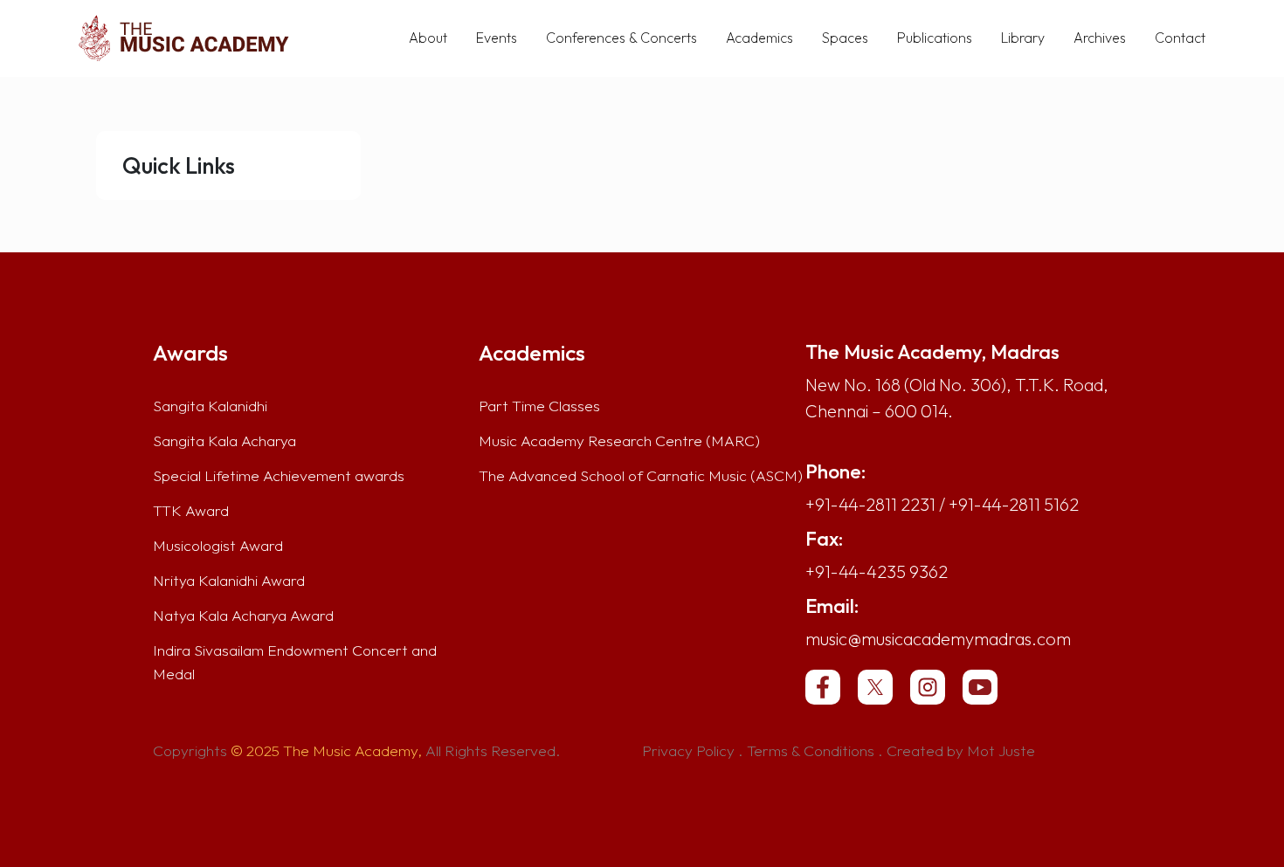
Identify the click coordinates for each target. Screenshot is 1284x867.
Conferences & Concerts (621, 37)
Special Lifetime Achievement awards (278, 475)
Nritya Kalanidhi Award (229, 580)
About (428, 37)
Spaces (845, 37)
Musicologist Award (218, 545)
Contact (1180, 37)
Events (496, 37)
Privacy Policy (688, 750)
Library (1023, 37)
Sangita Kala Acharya (224, 441)
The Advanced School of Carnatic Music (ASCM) (641, 475)
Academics (759, 37)
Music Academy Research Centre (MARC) (619, 441)
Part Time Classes (539, 406)
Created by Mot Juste (961, 750)
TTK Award (191, 510)
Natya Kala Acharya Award (243, 615)
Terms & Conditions (810, 750)
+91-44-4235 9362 (876, 571)
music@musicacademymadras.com (938, 639)
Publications (934, 37)
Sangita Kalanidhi (210, 406)
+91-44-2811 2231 (870, 504)
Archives (1099, 37)
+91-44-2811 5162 (1014, 504)
